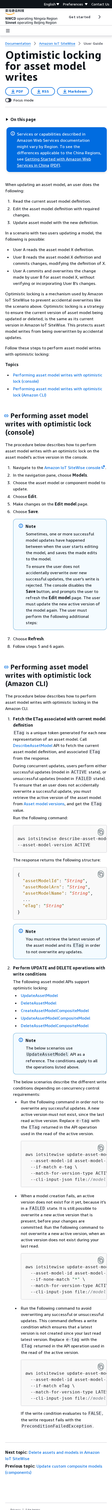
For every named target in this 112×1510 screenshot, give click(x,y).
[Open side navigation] (7, 31)
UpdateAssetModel (39, 995)
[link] (93, 43)
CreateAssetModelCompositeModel (55, 1010)
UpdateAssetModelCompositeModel (55, 1018)
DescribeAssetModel (32, 745)
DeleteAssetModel (38, 1003)
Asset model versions (44, 803)
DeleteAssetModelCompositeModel (55, 1025)
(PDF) (55, 165)
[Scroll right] (99, 17)
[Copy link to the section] (6, 415)
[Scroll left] (65, 17)
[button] (20, 119)
